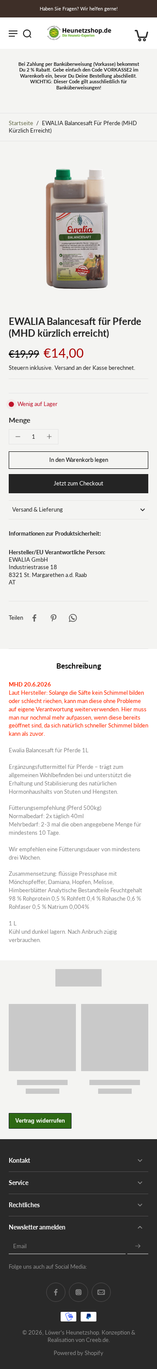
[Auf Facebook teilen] (34, 618)
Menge (20, 420)
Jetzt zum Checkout (78, 483)
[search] (27, 33)
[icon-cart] (138, 33)
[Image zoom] (78, 228)
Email (20, 1246)
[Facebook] (55, 1292)
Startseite (21, 123)
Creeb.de (97, 1340)
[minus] (18, 436)
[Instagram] (78, 1292)
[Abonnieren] (137, 1246)
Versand (65, 368)
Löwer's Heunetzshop (72, 1332)
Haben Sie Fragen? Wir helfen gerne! (79, 8)
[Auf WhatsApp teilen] (72, 618)
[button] (78, 460)
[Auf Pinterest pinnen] (53, 618)
